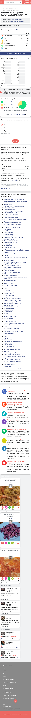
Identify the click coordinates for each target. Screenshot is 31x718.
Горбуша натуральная (10, 212)
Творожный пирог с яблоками (12, 302)
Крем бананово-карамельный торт (14, 323)
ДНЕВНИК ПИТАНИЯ (7, 665)
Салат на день (8, 282)
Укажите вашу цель (6, 123)
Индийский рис (8, 305)
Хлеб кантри (7, 203)
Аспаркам (6, 288)
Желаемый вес (5, 133)
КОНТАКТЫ (13, 695)
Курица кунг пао (8, 310)
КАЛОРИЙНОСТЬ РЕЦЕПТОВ (9, 682)
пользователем (16, 19)
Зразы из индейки (9, 236)
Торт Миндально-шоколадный (13, 267)
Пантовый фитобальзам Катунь (13, 341)
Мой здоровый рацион (17, 21)
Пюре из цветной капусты (11, 307)
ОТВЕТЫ (5, 685)
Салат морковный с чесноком (12, 224)
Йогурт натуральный (10, 353)
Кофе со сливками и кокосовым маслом (15, 219)
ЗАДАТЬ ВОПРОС (6, 695)
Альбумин (7, 348)
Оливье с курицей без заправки (13, 363)
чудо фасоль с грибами (11, 214)
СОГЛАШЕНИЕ (6, 698)
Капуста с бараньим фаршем (12, 361)
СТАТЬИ (4, 673)
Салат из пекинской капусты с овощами (15, 262)
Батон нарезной (8, 232)
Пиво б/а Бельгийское (10, 242)
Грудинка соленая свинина (12, 349)
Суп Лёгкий (7, 290)
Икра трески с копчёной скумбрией (11, 10)
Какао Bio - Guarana (9, 270)
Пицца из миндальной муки (12, 354)
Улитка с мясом (8, 287)
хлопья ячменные (9, 308)
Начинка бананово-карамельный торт (15, 325)
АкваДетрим (7, 366)
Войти (27, 2)
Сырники (6, 358)
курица (6, 313)
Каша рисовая (8, 216)
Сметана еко (7, 229)
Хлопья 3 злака (8, 315)
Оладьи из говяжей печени (12, 254)
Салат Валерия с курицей (11, 328)
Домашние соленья (9, 209)
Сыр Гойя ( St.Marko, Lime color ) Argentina (16, 257)
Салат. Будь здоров (9, 208)
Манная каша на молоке (11, 241)
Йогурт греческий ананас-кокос (13, 303)
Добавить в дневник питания (15, 53)
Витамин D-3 (7, 255)
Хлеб (5, 326)
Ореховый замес (8, 234)
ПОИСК (4, 676)
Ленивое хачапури (9, 292)
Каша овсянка (8, 311)
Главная (3, 7)
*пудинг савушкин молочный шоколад (15, 297)
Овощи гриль (8, 204)
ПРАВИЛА (12, 698)
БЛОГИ (4, 670)
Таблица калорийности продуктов (14, 7)
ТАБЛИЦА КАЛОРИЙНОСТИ (9, 679)
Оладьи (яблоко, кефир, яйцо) (12, 300)
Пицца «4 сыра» (8, 343)
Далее (15, 141)
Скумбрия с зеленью (10, 321)
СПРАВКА (5, 691)
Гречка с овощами (9, 221)
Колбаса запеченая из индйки (12, 222)
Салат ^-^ (6, 259)
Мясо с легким (8, 245)
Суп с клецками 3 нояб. (10, 285)
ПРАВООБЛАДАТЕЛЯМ (8, 688)
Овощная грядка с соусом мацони (14, 211)
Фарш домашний (9, 333)
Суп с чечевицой (9, 346)
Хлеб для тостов (8, 344)
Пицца (5, 336)
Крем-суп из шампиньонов (12, 227)
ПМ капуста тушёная (10, 364)
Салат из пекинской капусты (12, 265)
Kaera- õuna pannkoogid (11, 217)
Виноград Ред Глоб (9, 247)
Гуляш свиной (8, 340)
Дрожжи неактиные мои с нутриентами (15, 201)
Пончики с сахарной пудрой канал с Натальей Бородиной (14, 238)
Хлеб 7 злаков (8, 231)
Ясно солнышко (8, 318)
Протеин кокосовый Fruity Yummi (13, 331)
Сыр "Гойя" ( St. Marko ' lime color (13, 264)
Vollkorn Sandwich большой (12, 359)
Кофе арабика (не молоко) (11, 275)
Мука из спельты (9, 295)
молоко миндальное (10, 316)
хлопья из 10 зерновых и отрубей (14, 330)
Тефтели (6, 351)
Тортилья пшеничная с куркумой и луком (16, 368)
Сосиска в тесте (8, 293)
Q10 (5, 274)
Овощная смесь (8, 283)
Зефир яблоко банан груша (12, 272)
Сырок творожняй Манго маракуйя (14, 249)
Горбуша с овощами (10, 280)
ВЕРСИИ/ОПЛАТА (7, 692)
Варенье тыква (8, 335)
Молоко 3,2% (7, 244)
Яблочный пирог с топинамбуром (14, 199)
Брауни (6, 338)
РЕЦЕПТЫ (5, 668)
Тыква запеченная (9, 226)
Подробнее (15, 180)
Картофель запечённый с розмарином (15, 206)
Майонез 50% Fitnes (9, 320)
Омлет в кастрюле (9, 260)
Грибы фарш (7, 269)
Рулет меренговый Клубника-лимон (14, 356)
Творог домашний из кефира (12, 298)
